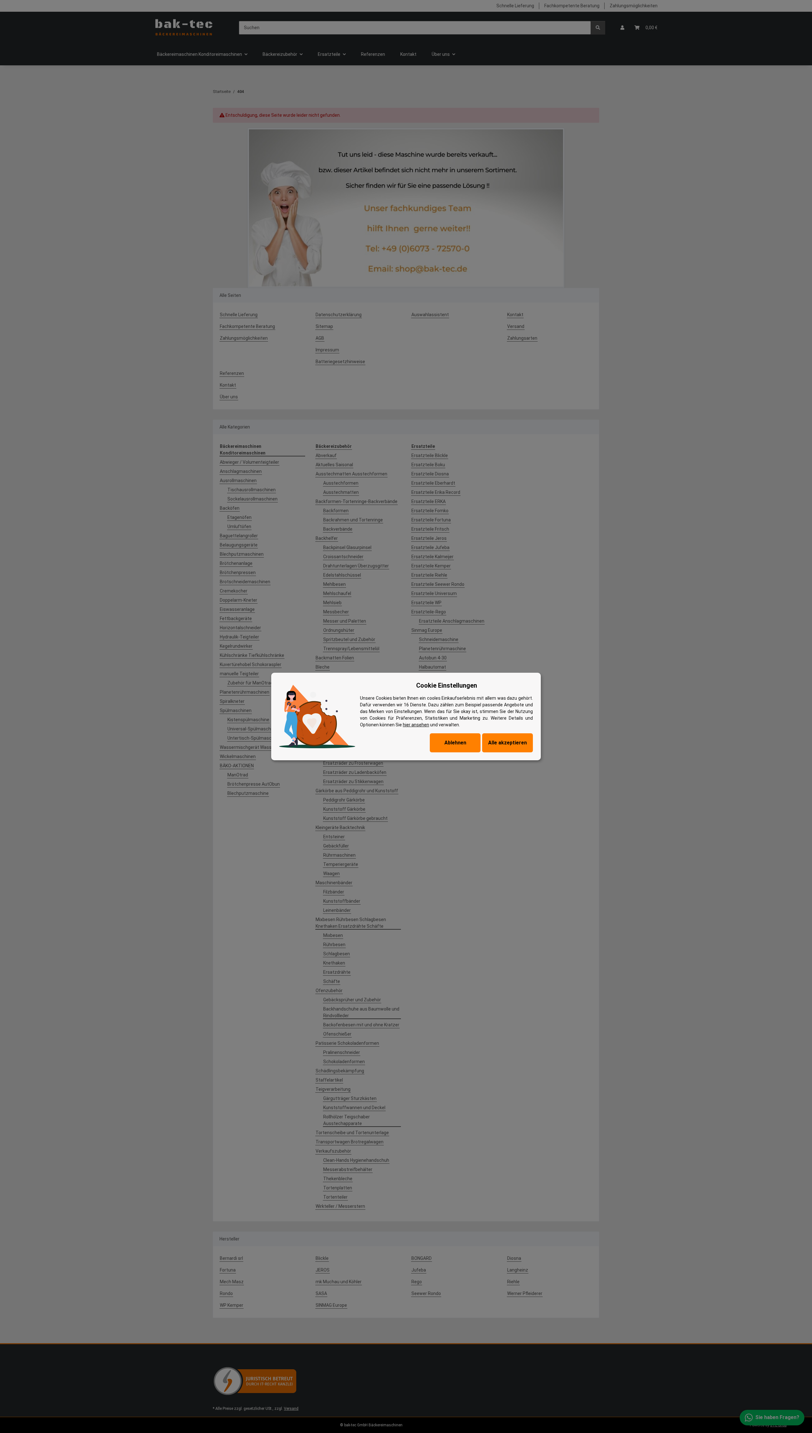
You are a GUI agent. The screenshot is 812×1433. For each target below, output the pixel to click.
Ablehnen (455, 743)
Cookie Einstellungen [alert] (446, 685)
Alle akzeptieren (507, 743)
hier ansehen (416, 724)
